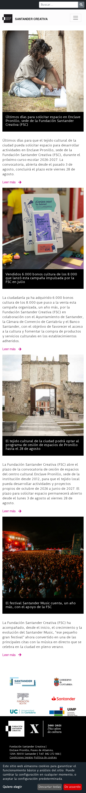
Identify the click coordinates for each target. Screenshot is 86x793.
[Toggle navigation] (75, 18)
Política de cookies (45, 757)
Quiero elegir (12, 787)
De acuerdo (72, 787)
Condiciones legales (21, 757)
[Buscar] (81, 5)
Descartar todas (49, 787)
